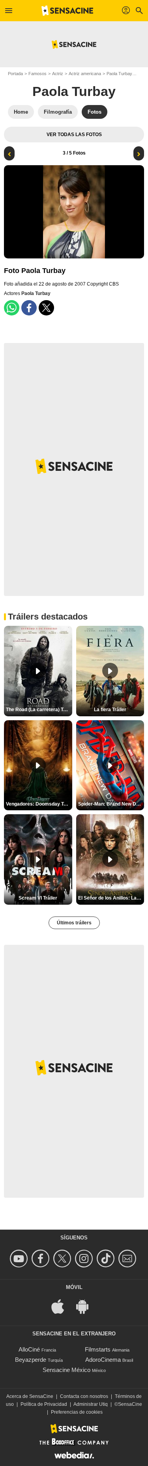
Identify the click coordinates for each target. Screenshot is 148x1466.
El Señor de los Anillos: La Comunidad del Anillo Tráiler (111, 898)
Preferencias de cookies (77, 1412)
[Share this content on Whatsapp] (11, 307)
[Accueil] (67, 11)
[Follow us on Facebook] (42, 1258)
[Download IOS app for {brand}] (62, 1305)
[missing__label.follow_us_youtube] (20, 1258)
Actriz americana (85, 73)
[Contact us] (128, 1258)
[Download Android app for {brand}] (86, 1305)
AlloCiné (29, 1349)
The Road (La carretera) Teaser (39, 709)
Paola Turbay (119, 73)
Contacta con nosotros (84, 1396)
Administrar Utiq (90, 1404)
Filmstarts (98, 1349)
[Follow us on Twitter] (63, 1258)
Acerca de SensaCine (29, 1396)
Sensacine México (66, 1369)
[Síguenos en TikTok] (107, 1258)
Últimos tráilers (74, 923)
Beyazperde (30, 1359)
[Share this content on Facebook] (29, 307)
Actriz (57, 73)
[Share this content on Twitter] (46, 307)
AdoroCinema (103, 1359)
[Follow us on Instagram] (85, 1258)
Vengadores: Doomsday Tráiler (39, 804)
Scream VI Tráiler (38, 898)
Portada (15, 73)
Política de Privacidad (44, 1404)
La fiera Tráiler (110, 709)
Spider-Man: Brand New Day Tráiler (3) (111, 804)
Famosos (37, 73)
